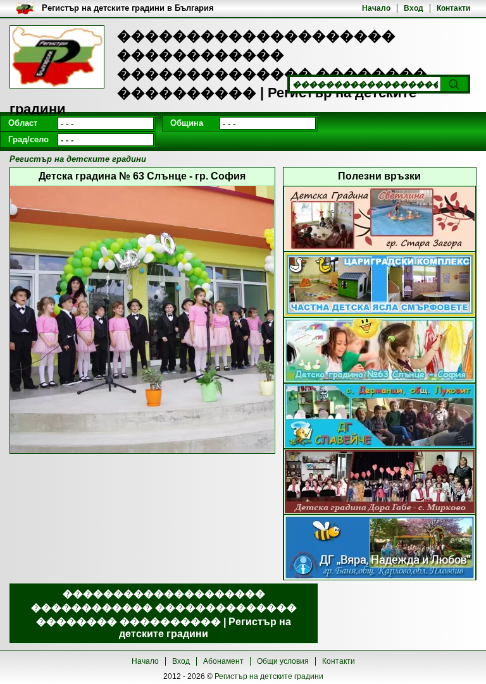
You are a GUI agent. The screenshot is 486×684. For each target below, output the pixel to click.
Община (186, 123)
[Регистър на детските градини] (56, 57)
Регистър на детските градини (269, 676)
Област (22, 123)
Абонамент (223, 661)
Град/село (28, 139)
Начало (376, 8)
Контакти (453, 8)
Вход (413, 8)
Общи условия (283, 661)
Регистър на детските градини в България (128, 8)
